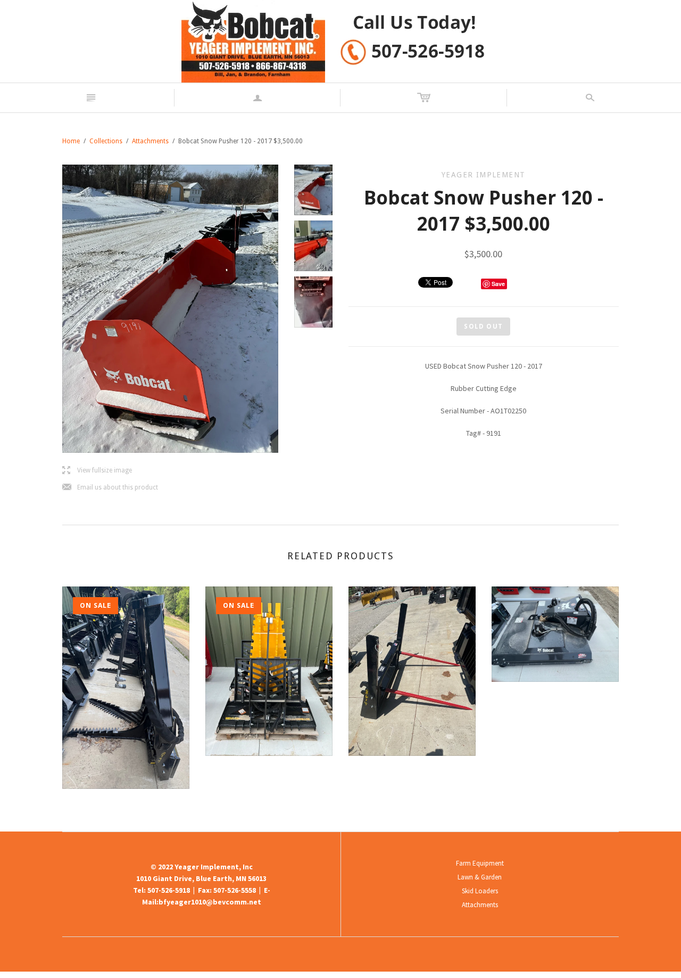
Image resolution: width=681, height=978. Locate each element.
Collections (105, 141)
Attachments (150, 141)
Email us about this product (110, 487)
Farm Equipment (480, 863)
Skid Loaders (480, 890)
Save (498, 284)
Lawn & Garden (480, 877)
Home (71, 141)
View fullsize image (97, 470)
